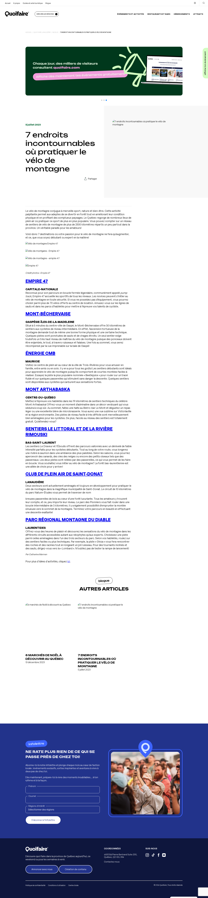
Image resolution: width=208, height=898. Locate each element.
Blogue (48, 3)
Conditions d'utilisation (57, 885)
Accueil (7, 3)
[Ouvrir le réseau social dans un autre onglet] (147, 855)
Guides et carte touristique (33, 3)
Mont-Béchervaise (48, 313)
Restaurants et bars (158, 14)
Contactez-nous (112, 862)
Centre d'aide (73, 885)
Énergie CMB (40, 353)
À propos (16, 3)
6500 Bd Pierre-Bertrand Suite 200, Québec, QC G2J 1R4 (120, 855)
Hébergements (182, 14)
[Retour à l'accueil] (17, 14)
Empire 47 (36, 281)
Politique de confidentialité (35, 885)
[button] (101, 100)
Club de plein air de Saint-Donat (64, 473)
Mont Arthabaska (47, 389)
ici (68, 561)
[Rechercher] (203, 3)
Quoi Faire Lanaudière (42, 32)
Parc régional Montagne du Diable (68, 519)
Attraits (198, 14)
